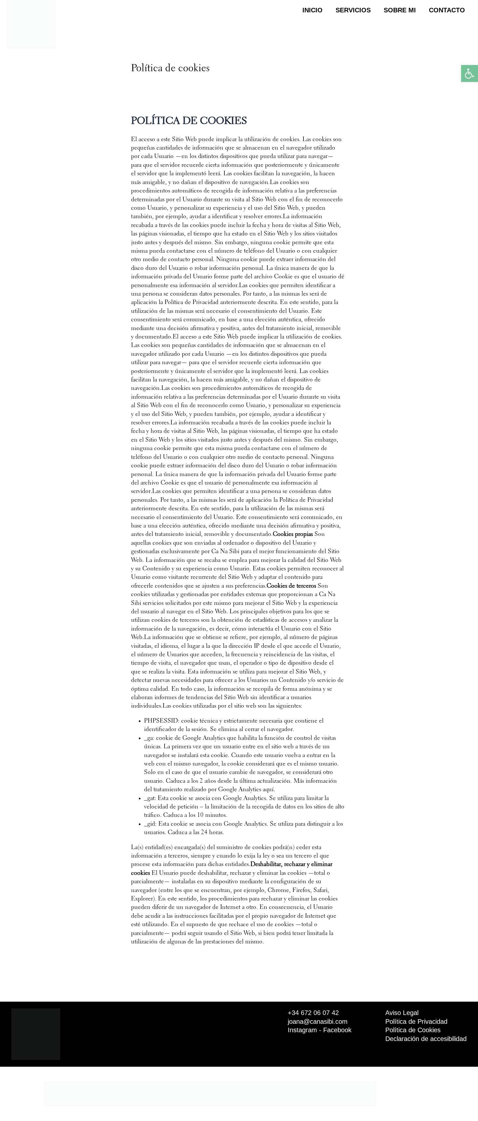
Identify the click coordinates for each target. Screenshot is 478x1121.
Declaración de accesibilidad (426, 1038)
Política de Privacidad (416, 1021)
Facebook (337, 1030)
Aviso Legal (401, 1012)
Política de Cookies (413, 1030)
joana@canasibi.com (318, 1021)
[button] (469, 73)
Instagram (302, 1030)
